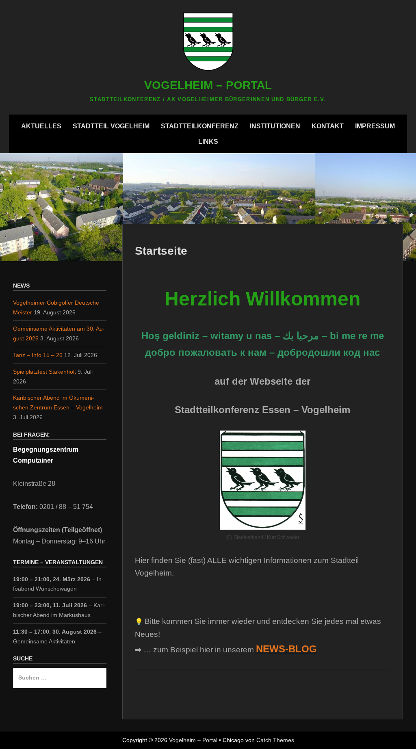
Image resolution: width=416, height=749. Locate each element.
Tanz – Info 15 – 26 (38, 355)
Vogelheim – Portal (208, 85)
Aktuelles (41, 126)
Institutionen (275, 126)
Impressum (375, 126)
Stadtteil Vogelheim (111, 126)
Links (208, 141)
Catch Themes (275, 740)
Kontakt (328, 126)
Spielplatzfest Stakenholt (44, 371)
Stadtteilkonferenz (199, 126)
